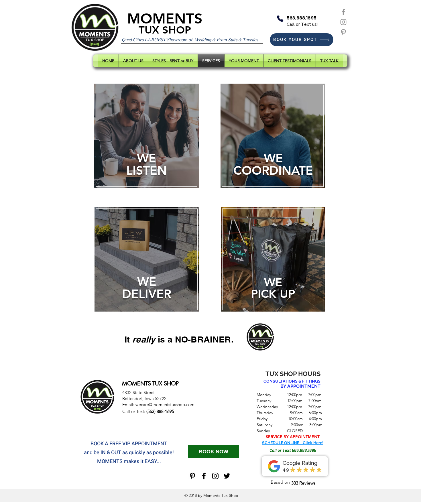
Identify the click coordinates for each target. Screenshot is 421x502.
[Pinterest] (343, 32)
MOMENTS (164, 18)
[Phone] (280, 18)
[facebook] (204, 476)
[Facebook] (343, 12)
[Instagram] (343, 22)
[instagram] (215, 476)
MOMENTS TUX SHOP (150, 383)
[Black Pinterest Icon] (192, 476)
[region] (146, 137)
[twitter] (227, 476)
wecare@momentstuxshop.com (164, 404)
